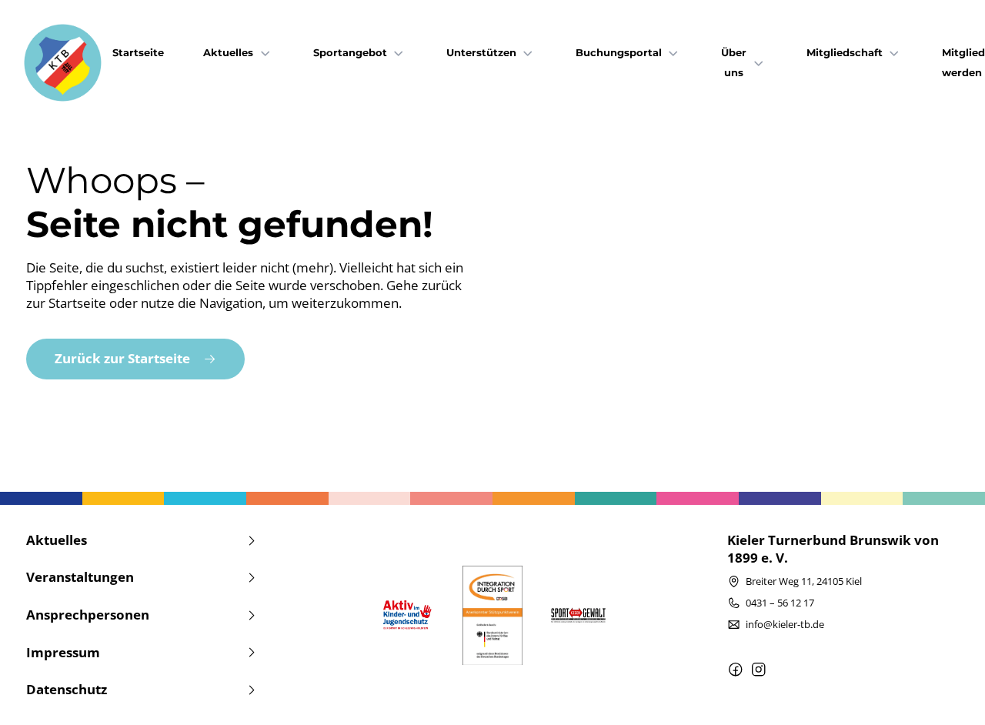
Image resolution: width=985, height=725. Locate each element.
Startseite (138, 52)
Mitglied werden (963, 63)
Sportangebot (350, 52)
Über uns (733, 63)
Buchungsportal (619, 52)
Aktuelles (228, 52)
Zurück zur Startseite (122, 358)
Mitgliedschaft (844, 52)
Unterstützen (481, 52)
